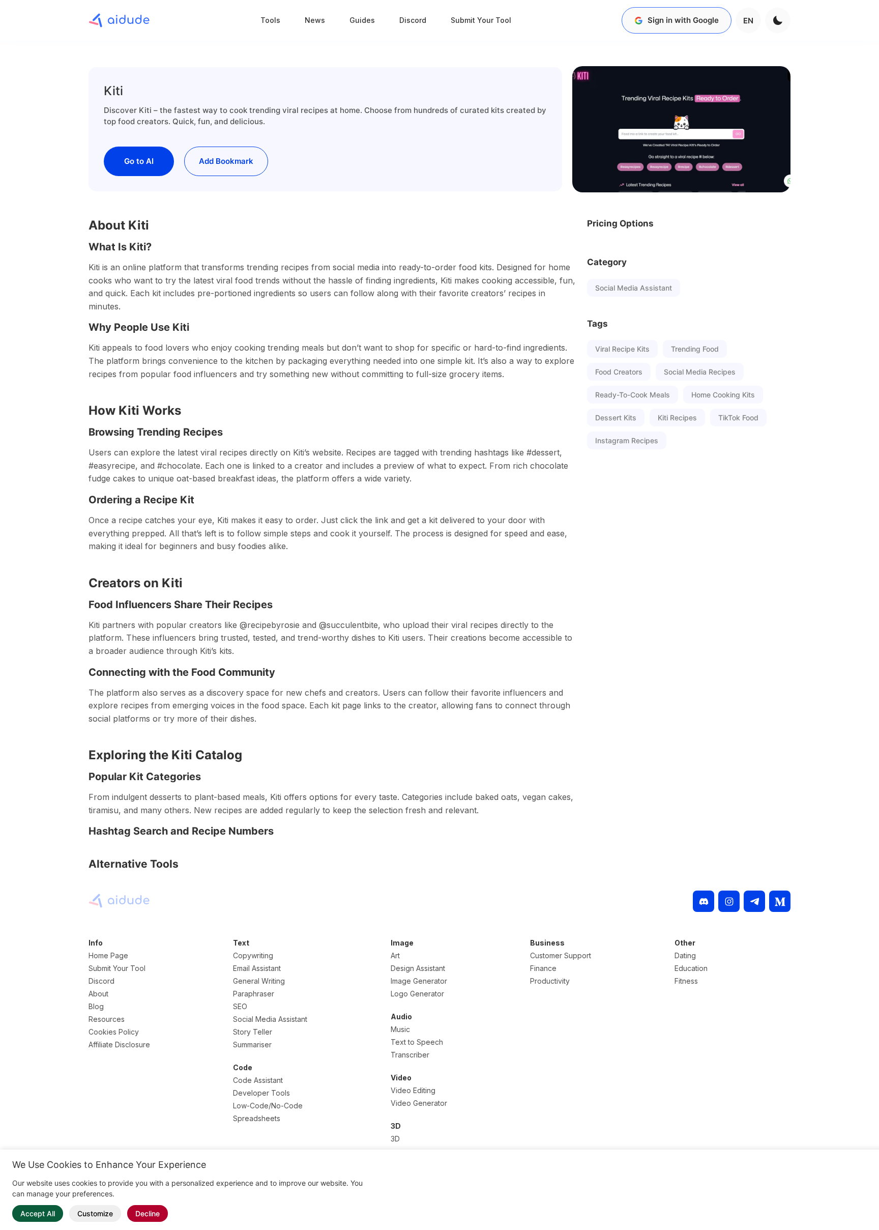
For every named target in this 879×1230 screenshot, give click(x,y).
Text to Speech (417, 1042)
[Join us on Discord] (703, 901)
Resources (107, 1019)
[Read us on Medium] (779, 901)
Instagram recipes (626, 440)
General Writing (259, 981)
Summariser (252, 1044)
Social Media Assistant (633, 287)
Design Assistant (418, 968)
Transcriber (410, 1054)
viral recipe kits (622, 349)
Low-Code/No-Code (268, 1105)
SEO (240, 1006)
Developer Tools (261, 1093)
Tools (270, 20)
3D (395, 1138)
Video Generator (419, 1103)
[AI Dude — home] (119, 20)
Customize (95, 1213)
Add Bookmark (226, 161)
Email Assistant (257, 968)
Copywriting (253, 955)
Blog (96, 1006)
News (315, 20)
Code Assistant (258, 1080)
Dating (685, 955)
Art (395, 955)
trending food (695, 349)
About (98, 993)
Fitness (686, 981)
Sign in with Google (683, 20)
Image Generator (419, 981)
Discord (412, 20)
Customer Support (560, 955)
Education (691, 968)
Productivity (550, 981)
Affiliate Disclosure (119, 1044)
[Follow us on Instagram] (729, 901)
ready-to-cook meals (632, 394)
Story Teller (252, 1031)
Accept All (37, 1213)
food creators (618, 371)
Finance (543, 968)
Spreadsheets (256, 1118)
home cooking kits (723, 394)
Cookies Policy (114, 1031)
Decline (147, 1213)
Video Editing (413, 1090)
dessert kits (615, 417)
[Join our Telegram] (754, 901)
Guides (362, 20)
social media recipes (700, 371)
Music (400, 1029)
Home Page (108, 955)
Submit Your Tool (481, 20)
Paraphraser (253, 993)
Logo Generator (417, 993)
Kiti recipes (677, 417)
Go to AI (139, 161)
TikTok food (738, 417)
